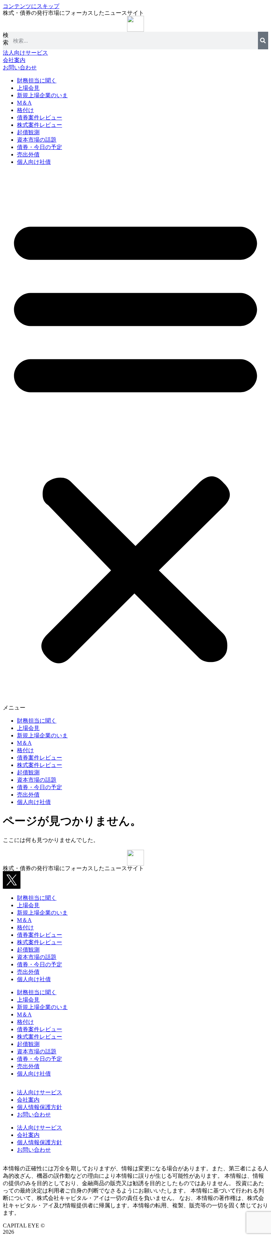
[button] (135, 442)
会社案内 (28, 1100)
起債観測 (28, 132)
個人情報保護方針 (39, 1107)
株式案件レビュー (39, 125)
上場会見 (28, 88)
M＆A (24, 103)
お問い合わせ (34, 1115)
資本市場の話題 (36, 140)
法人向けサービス (39, 1092)
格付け (25, 110)
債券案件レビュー (39, 117)
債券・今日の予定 (39, 147)
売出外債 (28, 154)
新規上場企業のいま (42, 95)
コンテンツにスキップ (31, 6)
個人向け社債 (34, 162)
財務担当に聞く (36, 80)
